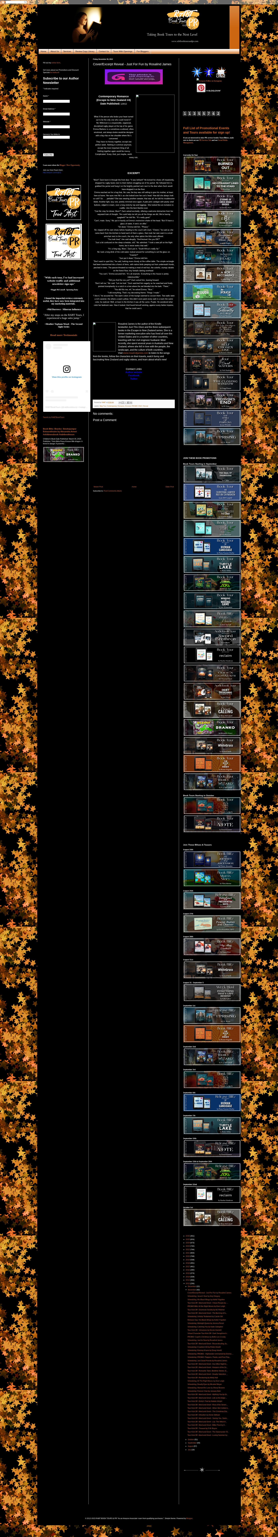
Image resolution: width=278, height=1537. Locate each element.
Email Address (49, 109)
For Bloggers (143, 51)
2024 (188, 1243)
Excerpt (128, 406)
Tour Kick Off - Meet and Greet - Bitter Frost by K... (207, 1425)
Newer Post (98, 487)
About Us (55, 51)
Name (46, 96)
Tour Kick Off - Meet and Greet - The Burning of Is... (207, 1313)
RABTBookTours (53, 407)
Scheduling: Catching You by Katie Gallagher (205, 1327)
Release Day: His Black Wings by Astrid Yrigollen (207, 1320)
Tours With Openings (122, 51)
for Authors (54, 72)
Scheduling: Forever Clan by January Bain (204, 1391)
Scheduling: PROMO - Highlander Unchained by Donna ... (210, 1354)
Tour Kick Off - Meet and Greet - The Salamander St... (208, 1432)
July (189, 1450)
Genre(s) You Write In (51, 134)
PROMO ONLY (137, 406)
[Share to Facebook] (128, 402)
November (192, 1290)
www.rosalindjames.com (135, 353)
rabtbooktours (70, 407)
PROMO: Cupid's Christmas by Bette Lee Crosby (207, 1337)
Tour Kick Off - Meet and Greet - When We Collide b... (208, 1408)
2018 (188, 1263)
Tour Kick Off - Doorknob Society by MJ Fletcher (206, 1310)
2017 (188, 1267)
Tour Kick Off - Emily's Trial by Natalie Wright (205, 1401)
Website (47, 122)
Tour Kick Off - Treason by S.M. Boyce (202, 1428)
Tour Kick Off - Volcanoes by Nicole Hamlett (204, 1330)
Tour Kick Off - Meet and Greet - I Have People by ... (208, 1303)
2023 (188, 1246)
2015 (188, 1273)
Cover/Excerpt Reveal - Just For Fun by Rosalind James (209, 1293)
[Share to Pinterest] (131, 402)
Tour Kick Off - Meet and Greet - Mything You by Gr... (208, 1394)
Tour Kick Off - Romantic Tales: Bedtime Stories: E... (208, 1371)
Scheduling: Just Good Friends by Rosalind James (207, 1361)
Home (43, 51)
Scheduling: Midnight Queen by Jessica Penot (206, 1323)
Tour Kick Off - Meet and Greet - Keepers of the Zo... (208, 1367)
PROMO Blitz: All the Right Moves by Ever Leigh (206, 1306)
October (191, 1440)
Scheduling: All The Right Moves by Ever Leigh (206, 1381)
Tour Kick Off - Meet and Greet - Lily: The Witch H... (207, 1422)
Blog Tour (103, 406)
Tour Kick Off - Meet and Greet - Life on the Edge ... (207, 1398)
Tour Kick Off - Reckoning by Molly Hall (203, 1378)
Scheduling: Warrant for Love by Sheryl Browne (206, 1388)
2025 (188, 1239)
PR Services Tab (205, 140)
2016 (188, 1270)
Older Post (169, 487)
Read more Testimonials (63, 335)
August (191, 1446)
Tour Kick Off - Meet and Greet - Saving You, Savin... (208, 1418)
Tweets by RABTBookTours (53, 417)
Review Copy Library (84, 51)
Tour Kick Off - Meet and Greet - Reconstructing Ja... (208, 1344)
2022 (188, 1250)
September (192, 1443)
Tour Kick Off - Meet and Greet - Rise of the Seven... (208, 1405)
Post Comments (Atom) (113, 491)
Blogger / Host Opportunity (70, 165)
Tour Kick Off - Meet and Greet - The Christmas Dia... (208, 1411)
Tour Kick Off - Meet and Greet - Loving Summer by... (208, 1435)
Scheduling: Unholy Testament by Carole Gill (205, 1316)
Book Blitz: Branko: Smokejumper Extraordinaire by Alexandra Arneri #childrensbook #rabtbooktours (60, 432)
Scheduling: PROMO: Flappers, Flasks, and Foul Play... (209, 1357)
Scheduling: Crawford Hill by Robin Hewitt (204, 1347)
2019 (188, 1260)
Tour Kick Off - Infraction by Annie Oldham (204, 1415)
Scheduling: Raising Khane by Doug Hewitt (205, 1350)
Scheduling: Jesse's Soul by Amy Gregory (204, 1296)
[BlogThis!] (122, 402)
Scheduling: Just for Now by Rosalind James (205, 1340)
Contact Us (104, 51)
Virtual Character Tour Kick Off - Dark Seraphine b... (208, 1333)
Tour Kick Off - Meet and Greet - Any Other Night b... (207, 1364)
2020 (188, 1256)
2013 (188, 1280)
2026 (188, 1236)
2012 (188, 1284)
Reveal (145, 406)
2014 (188, 1277)
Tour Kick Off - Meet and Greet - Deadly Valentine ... (208, 1374)
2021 (188, 1253)
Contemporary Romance (115, 406)
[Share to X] (125, 402)
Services (67, 51)
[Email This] (120, 402)
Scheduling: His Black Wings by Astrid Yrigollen (206, 1300)
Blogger (189, 1518)
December (192, 1286)
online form (55, 63)
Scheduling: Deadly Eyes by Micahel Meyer (205, 1384)
